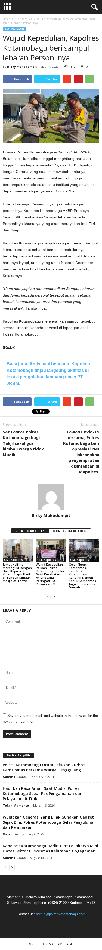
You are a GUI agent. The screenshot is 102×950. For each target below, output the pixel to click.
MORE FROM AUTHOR (70, 531)
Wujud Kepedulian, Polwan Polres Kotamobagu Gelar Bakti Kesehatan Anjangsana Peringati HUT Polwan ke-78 (50, 574)
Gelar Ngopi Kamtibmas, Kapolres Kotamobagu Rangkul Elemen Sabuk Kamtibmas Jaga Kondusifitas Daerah (82, 575)
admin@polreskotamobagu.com (61, 914)
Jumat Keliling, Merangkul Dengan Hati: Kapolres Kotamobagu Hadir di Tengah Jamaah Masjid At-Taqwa (17, 572)
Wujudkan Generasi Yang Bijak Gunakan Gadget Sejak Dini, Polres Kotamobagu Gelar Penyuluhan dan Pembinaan (49, 822)
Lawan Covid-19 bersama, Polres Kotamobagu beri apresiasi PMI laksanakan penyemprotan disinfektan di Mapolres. (81, 451)
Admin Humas (14, 777)
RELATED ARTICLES (30, 531)
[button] (94, 7)
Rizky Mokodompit (22, 67)
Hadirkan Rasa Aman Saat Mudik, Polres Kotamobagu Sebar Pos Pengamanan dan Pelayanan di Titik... (42, 793)
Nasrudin (10, 834)
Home (6, 19)
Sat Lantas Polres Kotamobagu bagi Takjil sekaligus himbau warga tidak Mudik (23, 443)
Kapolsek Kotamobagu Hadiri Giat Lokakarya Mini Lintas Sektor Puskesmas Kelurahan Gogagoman (50, 848)
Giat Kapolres (14, 28)
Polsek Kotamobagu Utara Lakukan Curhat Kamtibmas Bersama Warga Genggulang (44, 767)
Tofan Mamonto (16, 805)
